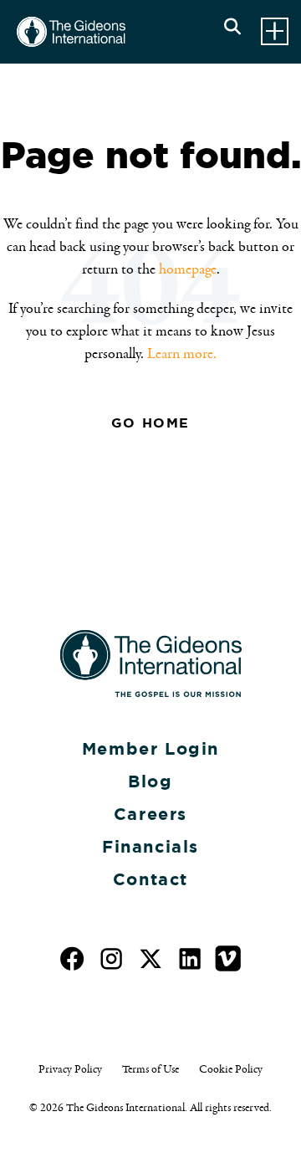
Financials (150, 847)
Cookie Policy (231, 1069)
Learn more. (182, 354)
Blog (150, 781)
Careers (150, 814)
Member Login (150, 749)
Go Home (150, 423)
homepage (188, 269)
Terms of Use (150, 1069)
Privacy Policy (70, 1069)
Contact (150, 879)
